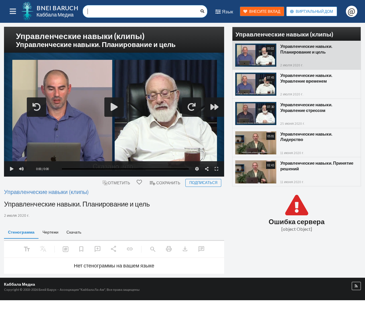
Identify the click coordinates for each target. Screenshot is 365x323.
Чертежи (50, 232)
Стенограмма (21, 232)
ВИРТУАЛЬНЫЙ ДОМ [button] (314, 11)
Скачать (73, 232)
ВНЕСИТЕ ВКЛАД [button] (264, 11)
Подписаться (203, 182)
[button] (356, 286)
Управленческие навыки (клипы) (46, 192)
